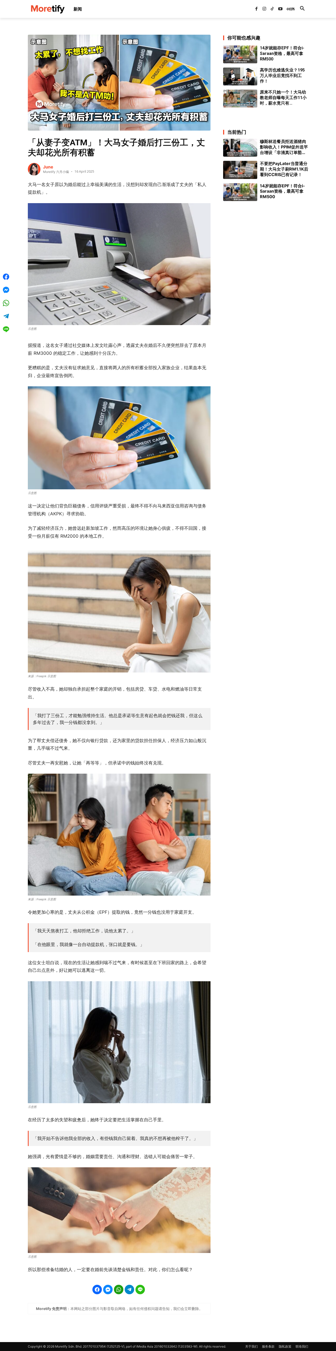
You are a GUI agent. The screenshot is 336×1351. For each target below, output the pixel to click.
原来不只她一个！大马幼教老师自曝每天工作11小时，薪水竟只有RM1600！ (283, 98)
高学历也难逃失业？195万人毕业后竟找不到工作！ (282, 76)
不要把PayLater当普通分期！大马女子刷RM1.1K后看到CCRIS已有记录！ (284, 169)
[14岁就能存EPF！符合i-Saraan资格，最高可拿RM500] (240, 54)
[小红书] (288, 9)
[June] (34, 169)
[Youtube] (280, 9)
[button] (302, 9)
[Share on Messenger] (108, 1289)
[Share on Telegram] (129, 1289)
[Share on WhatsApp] (118, 1289)
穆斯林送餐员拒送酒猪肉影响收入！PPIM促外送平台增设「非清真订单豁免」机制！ (284, 147)
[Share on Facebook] (97, 1289)
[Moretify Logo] (47, 9)
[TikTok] (272, 9)
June (48, 167)
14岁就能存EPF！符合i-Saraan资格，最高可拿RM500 (282, 53)
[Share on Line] (140, 1289)
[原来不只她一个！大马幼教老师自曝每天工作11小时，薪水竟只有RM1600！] (240, 98)
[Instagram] (264, 9)
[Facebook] (256, 9)
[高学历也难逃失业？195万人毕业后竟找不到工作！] (240, 76)
